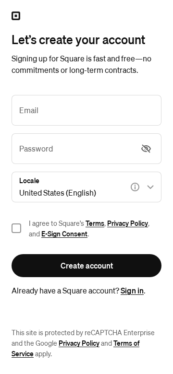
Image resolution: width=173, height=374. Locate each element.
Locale (29, 180)
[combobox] (86, 187)
